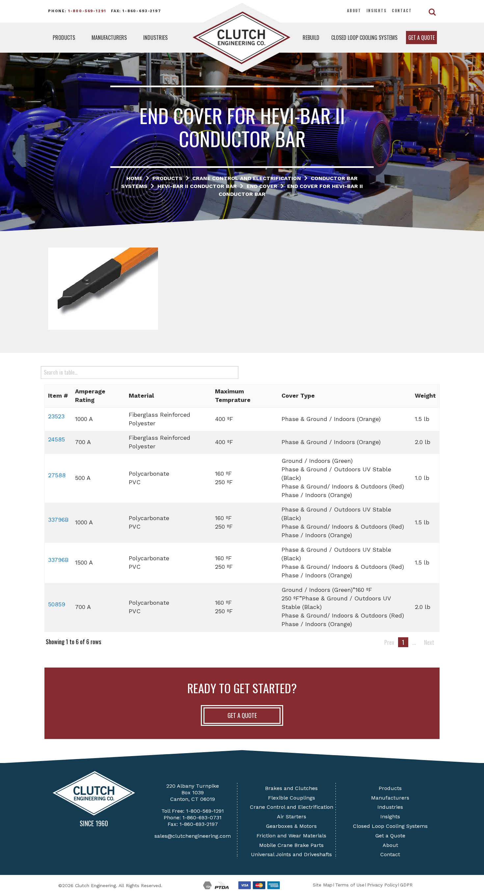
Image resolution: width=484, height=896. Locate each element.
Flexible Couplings (291, 798)
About (354, 10)
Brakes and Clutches (291, 788)
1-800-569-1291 (87, 11)
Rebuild (311, 37)
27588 (57, 475)
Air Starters (291, 816)
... (414, 642)
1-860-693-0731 (202, 817)
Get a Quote (421, 37)
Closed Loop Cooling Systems (364, 37)
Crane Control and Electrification (291, 807)
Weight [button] (425, 395)
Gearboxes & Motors (291, 826)
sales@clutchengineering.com (192, 836)
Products (64, 37)
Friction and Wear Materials (291, 835)
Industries (155, 37)
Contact (402, 10)
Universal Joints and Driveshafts (291, 854)
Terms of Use (349, 884)
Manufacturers (109, 37)
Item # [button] (58, 395)
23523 (56, 416)
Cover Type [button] (298, 395)
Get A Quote (242, 715)
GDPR (406, 884)
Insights (376, 10)
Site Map (323, 884)
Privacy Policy (382, 884)
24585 (56, 439)
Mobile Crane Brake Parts (291, 845)
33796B (58, 519)
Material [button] (141, 395)
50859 (56, 604)
